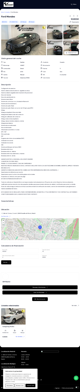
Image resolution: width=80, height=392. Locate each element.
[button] (76, 378)
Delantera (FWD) (24, 78)
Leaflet (65, 239)
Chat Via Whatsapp (39, 292)
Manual (24, 22)
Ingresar (57, 388)
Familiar (22, 62)
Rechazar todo (20, 385)
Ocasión (62, 62)
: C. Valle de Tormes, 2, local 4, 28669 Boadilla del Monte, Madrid (18, 213)
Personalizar (10, 385)
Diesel (32, 22)
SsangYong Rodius (8, 326)
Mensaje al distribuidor (39, 287)
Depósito (44, 255)
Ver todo (74, 305)
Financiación (75, 22)
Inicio (2, 12)
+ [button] (3, 220)
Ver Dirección (4, 216)
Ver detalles (19, 336)
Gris (61, 71)
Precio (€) (4, 249)
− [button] (3, 223)
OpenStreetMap (71, 239)
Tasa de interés (46, 249)
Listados (7, 12)
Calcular (5, 262)
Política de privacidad (67, 388)
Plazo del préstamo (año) (8, 255)
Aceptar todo (30, 385)
